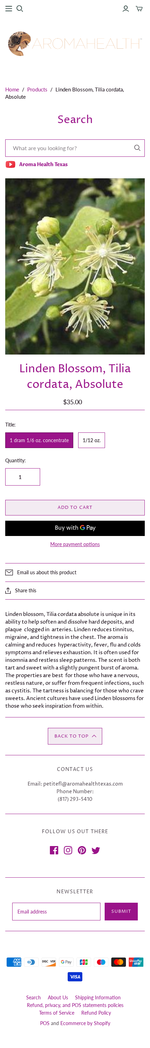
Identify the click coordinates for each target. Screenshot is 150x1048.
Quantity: (15, 460)
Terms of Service (56, 1013)
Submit (121, 911)
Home (12, 89)
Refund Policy (96, 1013)
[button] (75, 736)
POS (45, 1023)
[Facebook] (54, 850)
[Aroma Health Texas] (75, 43)
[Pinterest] (82, 850)
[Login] (125, 9)
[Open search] (19, 8)
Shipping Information (98, 997)
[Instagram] (68, 850)
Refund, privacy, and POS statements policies (75, 1005)
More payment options (75, 544)
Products (37, 89)
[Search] (137, 148)
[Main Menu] (8, 8)
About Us (58, 997)
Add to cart (75, 507)
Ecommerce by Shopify (85, 1023)
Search (33, 997)
